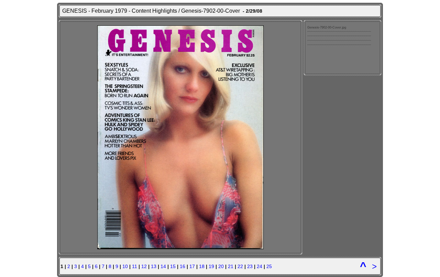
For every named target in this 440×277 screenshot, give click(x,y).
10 (125, 266)
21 (230, 266)
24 (259, 266)
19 (211, 266)
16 (182, 266)
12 (144, 266)
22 (240, 266)
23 (250, 266)
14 (163, 266)
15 (173, 266)
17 (192, 266)
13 (153, 266)
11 (134, 266)
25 (269, 266)
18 (202, 266)
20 (221, 266)
